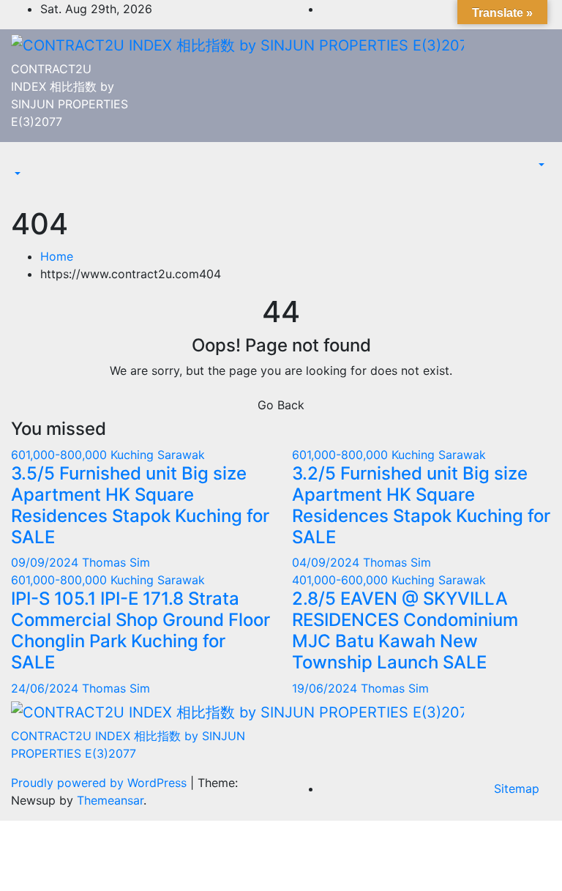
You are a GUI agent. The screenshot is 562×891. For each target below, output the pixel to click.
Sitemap (516, 788)
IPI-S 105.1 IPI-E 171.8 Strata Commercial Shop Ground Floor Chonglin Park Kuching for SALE (140, 630)
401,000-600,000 (341, 580)
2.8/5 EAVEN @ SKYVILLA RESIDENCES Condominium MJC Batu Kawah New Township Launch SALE (405, 630)
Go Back (281, 405)
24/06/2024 (46, 688)
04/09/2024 (327, 562)
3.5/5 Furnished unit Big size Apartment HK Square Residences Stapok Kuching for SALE (140, 505)
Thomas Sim (116, 562)
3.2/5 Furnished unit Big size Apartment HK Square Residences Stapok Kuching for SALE (421, 505)
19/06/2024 (326, 688)
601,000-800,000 (60, 454)
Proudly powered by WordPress (100, 782)
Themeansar (110, 800)
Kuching (133, 454)
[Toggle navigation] (21, 161)
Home (56, 256)
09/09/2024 (46, 562)
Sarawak (181, 454)
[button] (16, 174)
